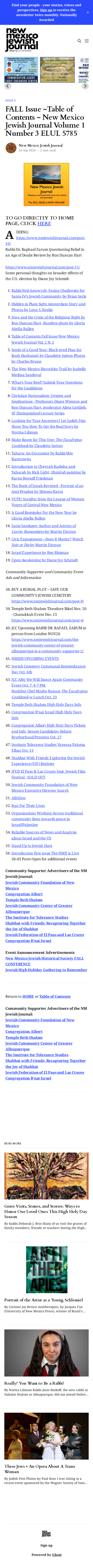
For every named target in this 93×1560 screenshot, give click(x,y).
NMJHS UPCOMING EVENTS (35, 658)
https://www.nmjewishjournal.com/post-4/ (47, 620)
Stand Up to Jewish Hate (31, 845)
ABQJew (18, 797)
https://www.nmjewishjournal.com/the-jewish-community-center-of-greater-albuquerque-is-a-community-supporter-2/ (47, 645)
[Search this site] (79, 40)
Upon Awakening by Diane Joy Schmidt (44, 560)
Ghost (57, 1555)
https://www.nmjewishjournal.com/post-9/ (47, 601)
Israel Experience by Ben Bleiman (40, 552)
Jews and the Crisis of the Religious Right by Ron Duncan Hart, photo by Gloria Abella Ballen (48, 323)
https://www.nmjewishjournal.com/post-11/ (42, 267)
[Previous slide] (7, 86)
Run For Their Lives (28, 805)
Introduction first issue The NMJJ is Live (45, 853)
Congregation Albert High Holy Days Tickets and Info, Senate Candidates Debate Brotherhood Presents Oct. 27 (48, 731)
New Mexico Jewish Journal (41, 145)
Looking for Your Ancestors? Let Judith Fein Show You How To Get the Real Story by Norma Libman (48, 426)
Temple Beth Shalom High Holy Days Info (46, 704)
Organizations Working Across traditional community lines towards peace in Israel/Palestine (47, 819)
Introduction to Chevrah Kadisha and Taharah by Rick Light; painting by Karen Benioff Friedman (48, 472)
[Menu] (86, 40)
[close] (87, 12)
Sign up (46, 1545)
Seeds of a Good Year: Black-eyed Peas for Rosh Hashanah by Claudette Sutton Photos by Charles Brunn (48, 355)
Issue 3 (10, 100)
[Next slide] (85, 86)
